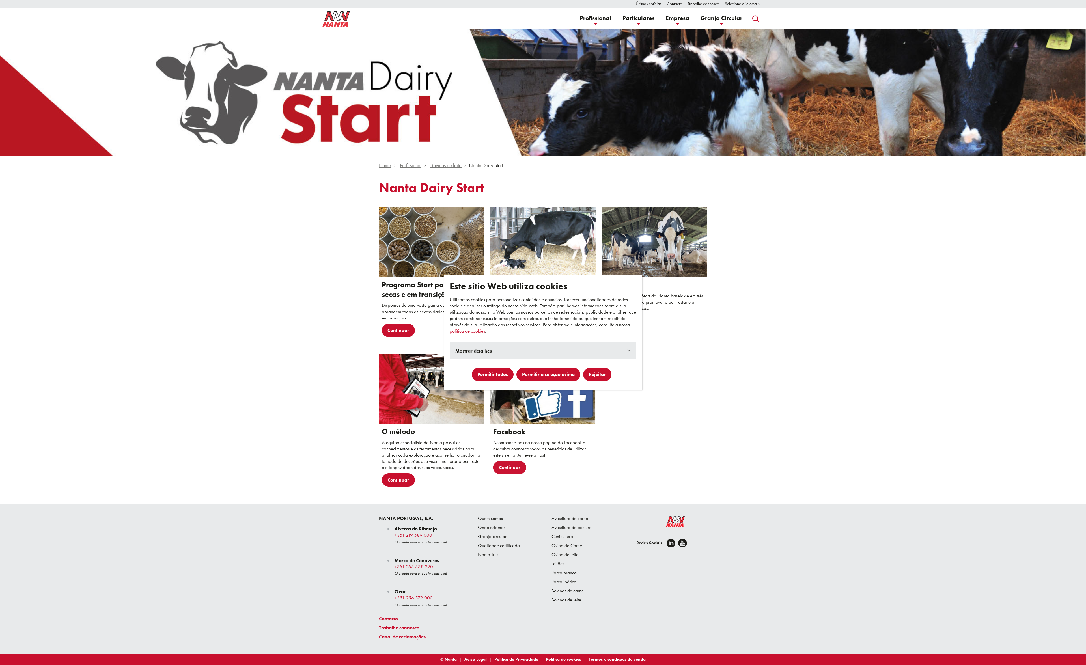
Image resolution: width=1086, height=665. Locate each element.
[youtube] (682, 543)
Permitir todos (492, 374)
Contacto (388, 619)
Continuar (398, 330)
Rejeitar (597, 374)
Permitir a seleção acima (548, 374)
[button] (595, 18)
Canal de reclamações (402, 637)
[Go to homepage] (336, 19)
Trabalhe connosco (399, 628)
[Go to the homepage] (671, 522)
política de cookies (467, 331)
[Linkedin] (671, 543)
